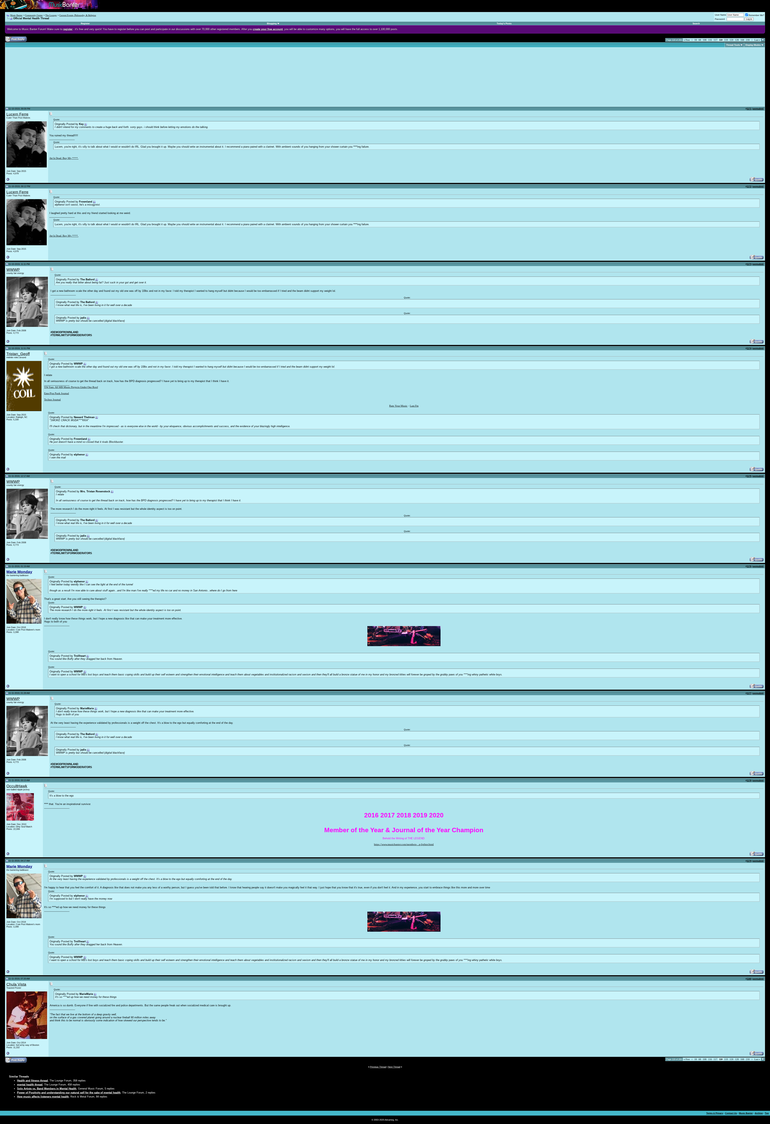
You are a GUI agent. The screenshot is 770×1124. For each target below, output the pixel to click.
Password (720, 19)
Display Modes (753, 45)
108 (704, 40)
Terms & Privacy (714, 1113)
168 (742, 40)
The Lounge (51, 15)
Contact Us (731, 1113)
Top (767, 1113)
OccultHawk (16, 786)
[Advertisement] (40, 77)
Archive (759, 1113)
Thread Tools (733, 45)
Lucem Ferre (17, 114)
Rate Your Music (398, 405)
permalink (758, 108)
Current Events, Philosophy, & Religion (77, 15)
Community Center (34, 15)
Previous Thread (378, 1067)
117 (715, 40)
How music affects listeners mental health (43, 1096)
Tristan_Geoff (18, 354)
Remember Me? (756, 15)
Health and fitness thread (32, 1080)
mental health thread (30, 1084)
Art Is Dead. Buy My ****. (63, 158)
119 (726, 40)
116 (710, 40)
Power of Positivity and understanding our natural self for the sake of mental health (69, 1092)
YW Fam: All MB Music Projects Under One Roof (71, 387)
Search (696, 23)
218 (748, 40)
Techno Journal (52, 399)
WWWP (13, 270)
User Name (720, 15)
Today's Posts (504, 23)
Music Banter (16, 15)
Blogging (272, 23)
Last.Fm (414, 405)
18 (695, 40)
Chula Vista (16, 984)
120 (731, 40)
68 (700, 40)
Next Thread (394, 1067)
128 (737, 40)
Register (85, 23)
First (687, 40)
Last (757, 40)
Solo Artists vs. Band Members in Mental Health (46, 1088)
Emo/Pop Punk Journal (56, 393)
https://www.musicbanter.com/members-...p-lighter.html (404, 844)
